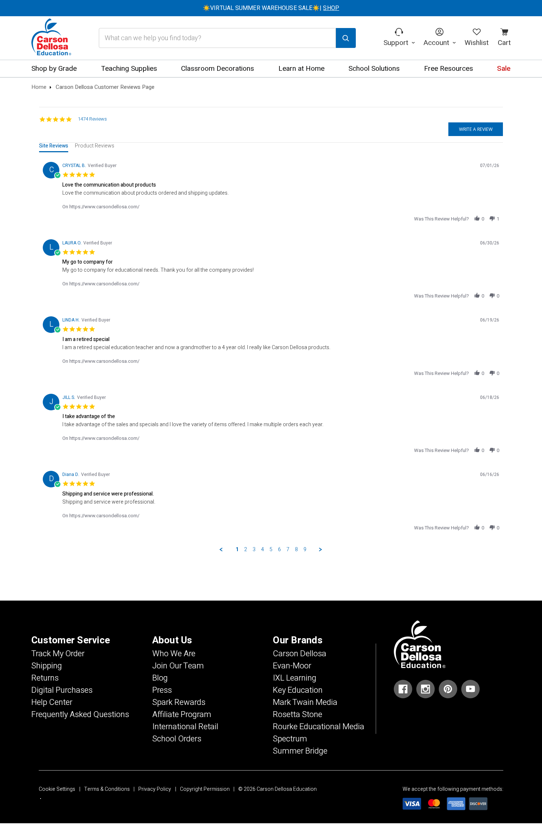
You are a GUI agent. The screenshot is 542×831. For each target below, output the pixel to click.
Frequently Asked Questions (80, 714)
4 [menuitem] (262, 549)
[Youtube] (470, 689)
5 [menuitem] (271, 549)
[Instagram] (425, 689)
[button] (477, 218)
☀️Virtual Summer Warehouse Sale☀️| (271, 8)
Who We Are (173, 654)
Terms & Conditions (107, 789)
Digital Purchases (62, 690)
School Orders (176, 739)
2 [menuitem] (245, 549)
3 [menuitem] (254, 549)
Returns (45, 678)
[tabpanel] (271, 355)
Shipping (46, 666)
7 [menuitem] (287, 549)
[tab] (53, 147)
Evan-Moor (292, 666)
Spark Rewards (178, 702)
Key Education (298, 690)
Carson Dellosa (299, 654)
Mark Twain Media (305, 702)
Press (162, 690)
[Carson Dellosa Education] (51, 38)
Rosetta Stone (297, 714)
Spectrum (290, 739)
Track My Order (57, 654)
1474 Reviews (92, 118)
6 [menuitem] (279, 549)
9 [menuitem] (304, 549)
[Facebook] (403, 689)
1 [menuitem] (237, 549)
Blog (160, 678)
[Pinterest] (448, 689)
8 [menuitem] (296, 549)
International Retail (185, 727)
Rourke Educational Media (318, 727)
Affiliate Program (181, 714)
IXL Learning (294, 678)
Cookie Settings (57, 789)
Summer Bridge (300, 751)
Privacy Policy (154, 789)
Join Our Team (178, 666)
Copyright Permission (205, 789)
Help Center (51, 702)
